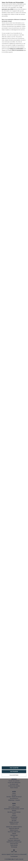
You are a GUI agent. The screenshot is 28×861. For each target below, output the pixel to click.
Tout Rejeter (14, 771)
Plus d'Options (14, 775)
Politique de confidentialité (16, 48)
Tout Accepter (14, 767)
